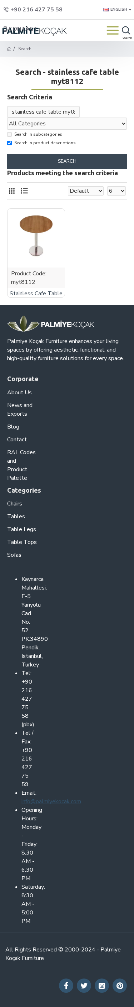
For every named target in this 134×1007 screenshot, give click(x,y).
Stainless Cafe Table (36, 293)
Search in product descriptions (45, 143)
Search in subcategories (38, 134)
